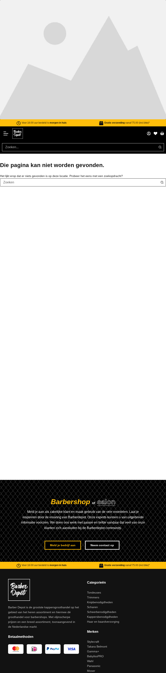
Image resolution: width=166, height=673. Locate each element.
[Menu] (7, 179)
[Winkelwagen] (162, 179)
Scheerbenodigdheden (101, 657)
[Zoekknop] (160, 193)
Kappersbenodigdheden (102, 662)
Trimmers (93, 643)
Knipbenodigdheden (100, 648)
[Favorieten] (155, 179)
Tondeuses (94, 638)
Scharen (92, 653)
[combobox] (79, 193)
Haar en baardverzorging (103, 667)
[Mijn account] (149, 179)
